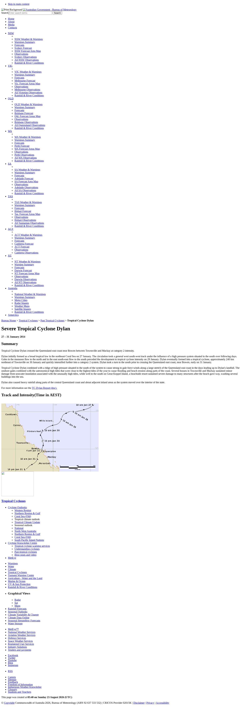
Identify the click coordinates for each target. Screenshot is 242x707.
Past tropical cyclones (25, 551)
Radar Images (21, 303)
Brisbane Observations (26, 122)
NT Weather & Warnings (27, 261)
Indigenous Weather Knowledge (24, 687)
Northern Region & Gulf (27, 513)
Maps (17, 605)
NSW (11, 33)
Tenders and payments (19, 650)
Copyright (9, 702)
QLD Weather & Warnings (28, 104)
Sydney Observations (25, 57)
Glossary (12, 689)
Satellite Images (22, 309)
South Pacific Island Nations (29, 540)
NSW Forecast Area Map (27, 51)
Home (11, 18)
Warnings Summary (24, 42)
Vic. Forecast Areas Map (27, 83)
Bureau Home (8, 320)
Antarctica (13, 315)
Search (4, 12)
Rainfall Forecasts (17, 608)
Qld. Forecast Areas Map (27, 116)
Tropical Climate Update (27, 522)
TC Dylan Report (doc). (44, 388)
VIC (10, 65)
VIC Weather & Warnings (27, 71)
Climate (12, 569)
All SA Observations (25, 190)
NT (10, 255)
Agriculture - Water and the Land (25, 578)
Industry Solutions (17, 647)
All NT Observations (25, 282)
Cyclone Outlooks (17, 507)
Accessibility (162, 702)
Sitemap (12, 679)
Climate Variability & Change (23, 614)
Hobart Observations (25, 220)
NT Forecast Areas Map (27, 273)
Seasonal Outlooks (17, 611)
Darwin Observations (25, 279)
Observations (21, 54)
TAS (10, 196)
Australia (12, 288)
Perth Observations (24, 154)
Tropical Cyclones (28, 320)
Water (11, 566)
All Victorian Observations (28, 92)
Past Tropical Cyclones (52, 320)
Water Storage (15, 623)
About (11, 21)
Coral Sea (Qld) (22, 516)
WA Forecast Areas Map (27, 148)
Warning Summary (24, 264)
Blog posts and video (25, 554)
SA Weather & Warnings (27, 169)
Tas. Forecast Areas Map (27, 214)
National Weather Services (21, 632)
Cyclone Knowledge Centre (22, 543)
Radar (17, 599)
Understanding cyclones (27, 549)
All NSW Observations (26, 59)
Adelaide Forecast (23, 178)
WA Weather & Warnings (27, 137)
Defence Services (17, 638)
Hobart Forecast (22, 211)
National (18, 528)
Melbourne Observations (27, 89)
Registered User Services (21, 644)
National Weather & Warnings (30, 294)
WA (10, 131)
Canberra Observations (26, 252)
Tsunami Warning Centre (21, 575)
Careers (12, 677)
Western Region (22, 510)
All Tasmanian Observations (29, 223)
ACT (10, 229)
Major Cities (20, 300)
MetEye (12, 557)
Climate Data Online (18, 617)
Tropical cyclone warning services (32, 546)
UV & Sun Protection (19, 584)
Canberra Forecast (23, 243)
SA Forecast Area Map (26, 181)
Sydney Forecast (23, 48)
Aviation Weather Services (21, 635)
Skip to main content (18, 4)
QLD (10, 98)
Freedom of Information (20, 684)
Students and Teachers (19, 692)
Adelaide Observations (26, 187)
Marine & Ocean (16, 581)
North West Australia (25, 531)
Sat (16, 602)
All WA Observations (25, 157)
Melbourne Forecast (24, 80)
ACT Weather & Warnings (28, 234)
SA (9, 163)
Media (11, 24)
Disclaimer (139, 702)
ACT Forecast (21, 246)
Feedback (13, 682)
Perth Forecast (21, 145)
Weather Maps (21, 306)
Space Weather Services (20, 641)
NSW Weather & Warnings (28, 39)
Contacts (12, 27)
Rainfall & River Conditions (29, 62)
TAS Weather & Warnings (28, 202)
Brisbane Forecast (23, 113)
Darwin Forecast (23, 270)
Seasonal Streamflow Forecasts (24, 620)
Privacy (150, 702)
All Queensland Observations (29, 125)
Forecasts (19, 45)
